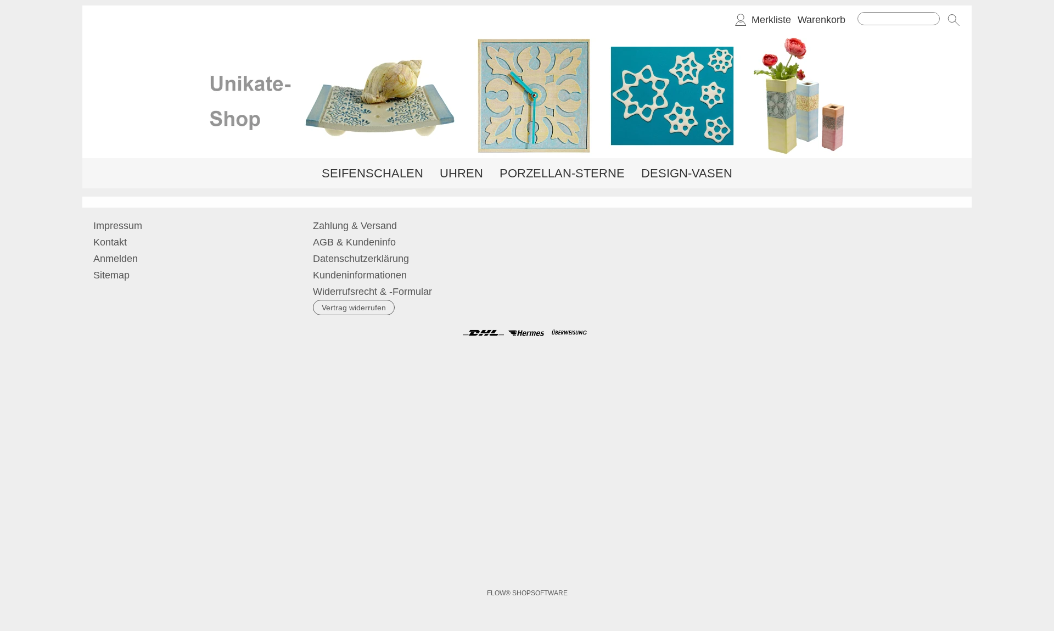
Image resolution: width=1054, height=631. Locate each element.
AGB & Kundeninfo (354, 242)
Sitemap (111, 275)
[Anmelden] (740, 20)
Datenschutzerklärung (361, 258)
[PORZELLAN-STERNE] (562, 173)
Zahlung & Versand (355, 225)
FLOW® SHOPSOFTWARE (527, 593)
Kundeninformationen (360, 275)
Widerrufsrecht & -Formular (372, 291)
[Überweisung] (569, 332)
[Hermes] (526, 332)
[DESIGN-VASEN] (687, 173)
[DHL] (483, 332)
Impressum (117, 225)
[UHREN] (461, 173)
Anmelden (115, 258)
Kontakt (110, 242)
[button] (953, 20)
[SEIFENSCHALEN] (372, 173)
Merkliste (771, 19)
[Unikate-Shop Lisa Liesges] (527, 37)
